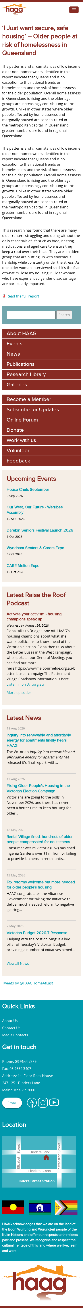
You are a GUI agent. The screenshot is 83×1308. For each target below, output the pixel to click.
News (13, 354)
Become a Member (29, 399)
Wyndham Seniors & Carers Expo (35, 547)
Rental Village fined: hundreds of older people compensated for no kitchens (40, 839)
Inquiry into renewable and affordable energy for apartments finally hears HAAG (39, 740)
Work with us (21, 440)
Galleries (17, 384)
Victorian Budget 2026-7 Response (37, 932)
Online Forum (22, 420)
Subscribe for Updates (33, 409)
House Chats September (28, 489)
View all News (18, 963)
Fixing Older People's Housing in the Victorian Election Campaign (38, 788)
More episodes (19, 692)
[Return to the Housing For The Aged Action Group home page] (14, 14)
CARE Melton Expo (23, 565)
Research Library (26, 374)
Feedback (18, 461)
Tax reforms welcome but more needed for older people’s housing (41, 885)
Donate (15, 430)
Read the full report (23, 296)
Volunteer (18, 450)
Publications (21, 364)
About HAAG (22, 333)
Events (14, 343)
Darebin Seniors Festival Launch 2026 (40, 530)
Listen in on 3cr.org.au (25, 684)
